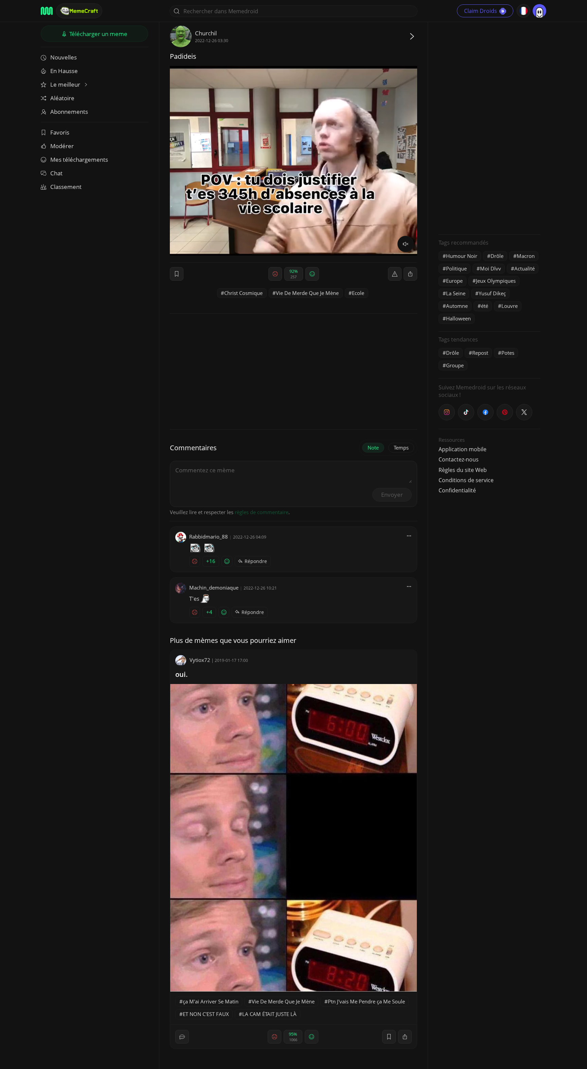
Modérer (62, 146)
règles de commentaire (261, 512)
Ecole (358, 293)
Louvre (509, 305)
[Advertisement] (489, 127)
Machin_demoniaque (214, 587)
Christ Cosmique (243, 293)
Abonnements (69, 112)
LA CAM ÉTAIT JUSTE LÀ (269, 1014)
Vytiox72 (200, 659)
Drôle (497, 255)
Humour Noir (461, 255)
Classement (66, 187)
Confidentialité (457, 490)
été (484, 305)
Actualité (524, 268)
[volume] (405, 244)
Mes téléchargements (79, 159)
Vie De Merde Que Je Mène (307, 293)
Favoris (59, 132)
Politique (456, 268)
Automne (457, 305)
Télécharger (97, 34)
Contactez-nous (459, 459)
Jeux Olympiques (496, 280)
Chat (56, 173)
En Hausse (64, 71)
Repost (480, 352)
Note (373, 447)
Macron (526, 255)
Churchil (206, 33)
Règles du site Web (463, 470)
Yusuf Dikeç (492, 293)
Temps (401, 447)
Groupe (455, 365)
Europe (454, 280)
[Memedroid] (47, 11)
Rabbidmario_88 (208, 536)
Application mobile (462, 449)
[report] (395, 274)
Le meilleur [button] (66, 84)
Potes (507, 352)
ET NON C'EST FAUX (206, 1014)
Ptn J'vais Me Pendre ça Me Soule (366, 1001)
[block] (410, 274)
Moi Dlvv (490, 268)
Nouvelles (63, 57)
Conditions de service (466, 480)
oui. (181, 674)
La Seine (455, 293)
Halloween (458, 318)
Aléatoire (62, 98)
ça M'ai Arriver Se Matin (210, 1001)
